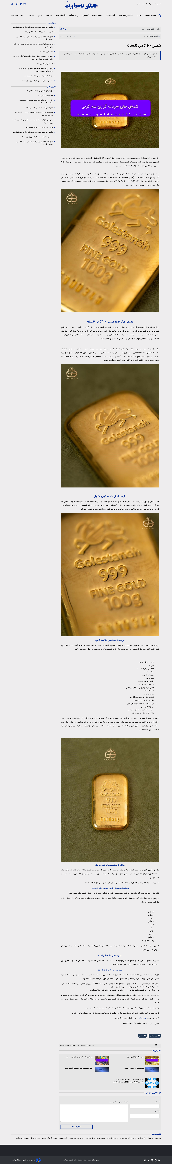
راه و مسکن (74, 15)
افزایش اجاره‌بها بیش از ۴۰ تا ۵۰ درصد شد (38, 76)
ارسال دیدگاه (76, 1126)
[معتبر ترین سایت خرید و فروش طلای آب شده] (102, 1060)
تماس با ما (157, 4)
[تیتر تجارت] (81, 6)
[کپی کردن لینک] (156, 1046)
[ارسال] (147, 36)
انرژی (139, 15)
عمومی (31, 15)
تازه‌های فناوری (112, 1138)
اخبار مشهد (63, 1138)
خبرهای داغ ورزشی (145, 1138)
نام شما (157, 1102)
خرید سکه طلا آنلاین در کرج (135, 1057)
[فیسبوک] (145, 1160)
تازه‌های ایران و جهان (128, 1138)
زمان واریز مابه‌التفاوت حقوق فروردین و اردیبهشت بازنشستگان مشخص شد (36, 70)
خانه (143, 4)
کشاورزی (85, 15)
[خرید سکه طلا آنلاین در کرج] (152, 1060)
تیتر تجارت (72, 1160)
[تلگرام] (21, 7)
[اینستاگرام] (25, 7)
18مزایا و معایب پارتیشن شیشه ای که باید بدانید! (78, 1068)
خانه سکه (142, 1018)
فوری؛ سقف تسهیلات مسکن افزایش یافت (39, 32)
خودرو (40, 15)
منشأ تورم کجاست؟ (46, 51)
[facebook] (63, 29)
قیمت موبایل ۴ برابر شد (45, 63)
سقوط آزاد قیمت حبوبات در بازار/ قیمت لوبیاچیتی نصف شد (33, 27)
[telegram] (61, 29)
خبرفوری (158, 1138)
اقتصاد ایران (61, 15)
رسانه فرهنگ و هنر (49, 1138)
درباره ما (149, 4)
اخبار (138, 4)
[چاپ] (144, 36)
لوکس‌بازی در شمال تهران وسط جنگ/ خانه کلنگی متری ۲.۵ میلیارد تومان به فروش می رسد (33, 58)
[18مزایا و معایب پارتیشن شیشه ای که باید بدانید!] (102, 1069)
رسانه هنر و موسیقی (76, 1138)
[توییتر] (16, 7)
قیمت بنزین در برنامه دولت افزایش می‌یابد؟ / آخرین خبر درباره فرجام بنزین (34, 114)
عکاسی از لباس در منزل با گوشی (134, 1068)
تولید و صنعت (150, 15)
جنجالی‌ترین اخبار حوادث (95, 1138)
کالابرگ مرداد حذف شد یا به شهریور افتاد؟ (39, 107)
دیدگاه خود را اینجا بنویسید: (118, 1102)
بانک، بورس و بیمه (126, 15)
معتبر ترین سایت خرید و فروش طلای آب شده (79, 1057)
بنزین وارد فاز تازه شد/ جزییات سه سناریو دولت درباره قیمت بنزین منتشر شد (32, 45)
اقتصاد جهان (111, 15)
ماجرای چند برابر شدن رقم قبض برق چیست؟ (37, 80)
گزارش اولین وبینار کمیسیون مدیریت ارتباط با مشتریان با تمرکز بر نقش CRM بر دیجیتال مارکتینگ (128, 1080)
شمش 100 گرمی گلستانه (144, 46)
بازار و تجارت (97, 15)
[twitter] (66, 29)
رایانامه (157, 1111)
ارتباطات (49, 15)
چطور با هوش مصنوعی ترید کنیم (28, 1138)
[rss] (12, 7)
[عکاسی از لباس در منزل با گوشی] (152, 1069)
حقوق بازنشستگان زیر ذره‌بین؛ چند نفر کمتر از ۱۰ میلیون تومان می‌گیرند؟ (34, 38)
